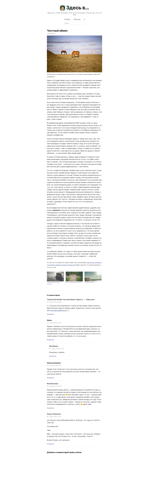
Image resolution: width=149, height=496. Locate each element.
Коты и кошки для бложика (74, 282)
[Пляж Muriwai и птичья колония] (55, 276)
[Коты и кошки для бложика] (74, 276)
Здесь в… (77, 8)
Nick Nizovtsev (52, 384)
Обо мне (77, 19)
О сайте (67, 19)
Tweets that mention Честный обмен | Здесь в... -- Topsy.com (70, 299)
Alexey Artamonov (54, 414)
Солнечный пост (89, 282)
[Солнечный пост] (93, 276)
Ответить (50, 314)
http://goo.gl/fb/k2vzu (58, 310)
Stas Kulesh (53, 346)
